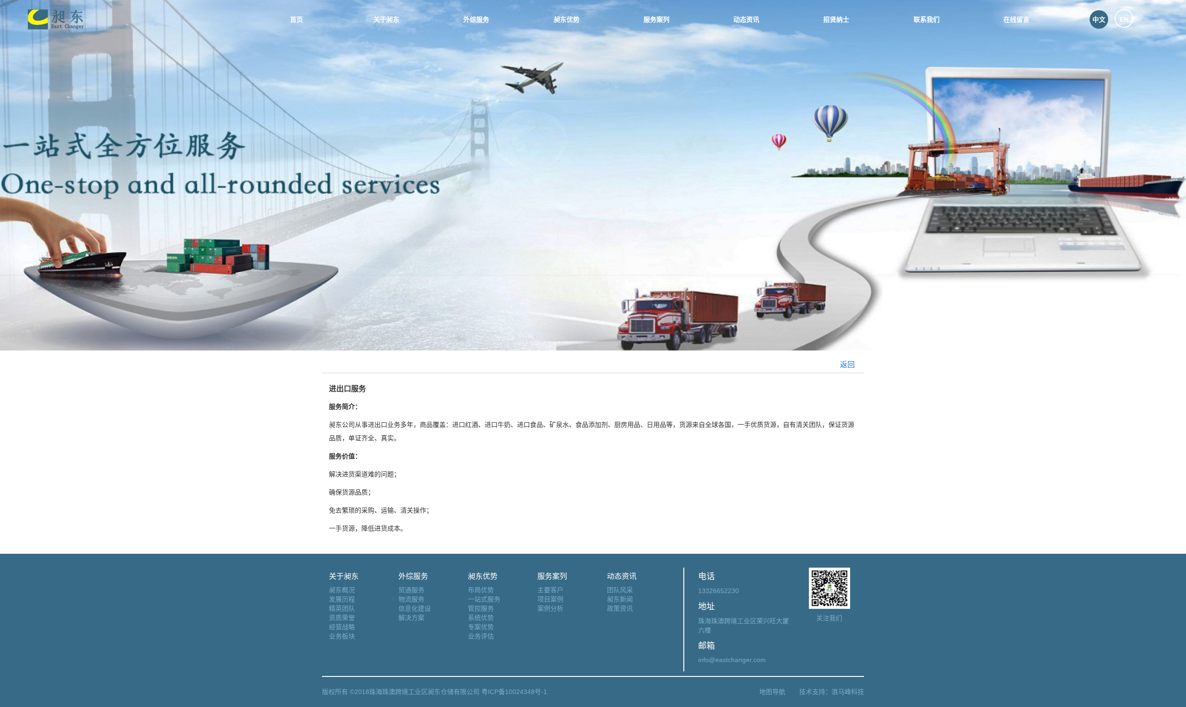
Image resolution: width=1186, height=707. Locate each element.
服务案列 (656, 19)
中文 (1098, 19)
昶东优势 (567, 19)
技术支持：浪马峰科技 (831, 691)
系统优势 (481, 617)
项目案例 (550, 599)
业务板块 (342, 636)
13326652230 (718, 590)
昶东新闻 (620, 599)
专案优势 (481, 627)
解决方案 (411, 617)
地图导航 (772, 691)
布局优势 (481, 590)
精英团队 (342, 608)
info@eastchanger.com (732, 659)
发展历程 (342, 599)
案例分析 (550, 608)
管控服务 (481, 608)
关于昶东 (386, 19)
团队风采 (620, 590)
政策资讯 (620, 608)
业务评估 (481, 636)
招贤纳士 (836, 19)
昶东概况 (342, 590)
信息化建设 (414, 608)
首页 (296, 19)
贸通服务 (411, 590)
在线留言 (1016, 19)
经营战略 (342, 627)
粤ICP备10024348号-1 (513, 691)
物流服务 (411, 599)
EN (1124, 19)
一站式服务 (484, 599)
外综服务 (476, 19)
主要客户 (550, 590)
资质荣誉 (342, 617)
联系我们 (927, 19)
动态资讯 (746, 19)
